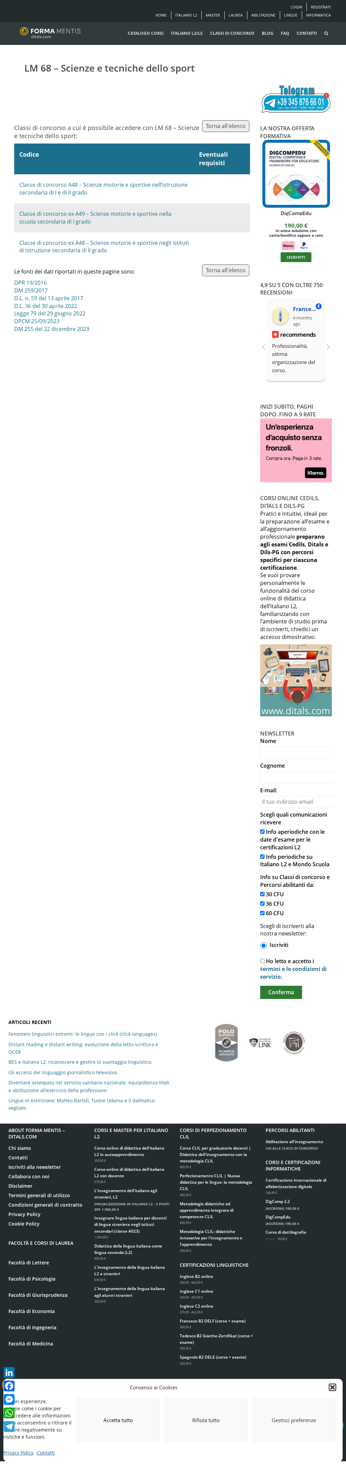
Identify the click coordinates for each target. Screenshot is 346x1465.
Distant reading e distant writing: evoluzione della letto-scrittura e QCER (83, 1048)
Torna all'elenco (226, 126)
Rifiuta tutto (206, 1420)
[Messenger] (9, 1399)
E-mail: (268, 790)
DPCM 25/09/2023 (36, 321)
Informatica (318, 15)
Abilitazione (263, 15)
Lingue (290, 15)
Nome (268, 741)
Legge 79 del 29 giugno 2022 (49, 313)
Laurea (236, 15)
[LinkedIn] (9, 1372)
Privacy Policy (18, 1452)
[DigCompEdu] (296, 174)
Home (161, 15)
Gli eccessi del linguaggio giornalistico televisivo (62, 1072)
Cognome (272, 765)
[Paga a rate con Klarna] (288, 245)
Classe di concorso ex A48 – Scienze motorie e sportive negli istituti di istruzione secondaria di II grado (104, 246)
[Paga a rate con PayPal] (304, 245)
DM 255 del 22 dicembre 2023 (51, 329)
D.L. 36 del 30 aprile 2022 (45, 306)
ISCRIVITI (296, 257)
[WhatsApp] (9, 1413)
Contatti (46, 1452)
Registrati (321, 6)
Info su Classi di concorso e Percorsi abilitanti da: (295, 881)
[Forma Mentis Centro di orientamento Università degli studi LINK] (260, 1039)
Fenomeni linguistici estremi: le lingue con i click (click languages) (82, 1034)
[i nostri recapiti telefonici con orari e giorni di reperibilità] (296, 99)
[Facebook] (9, 1386)
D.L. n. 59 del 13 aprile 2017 (48, 298)
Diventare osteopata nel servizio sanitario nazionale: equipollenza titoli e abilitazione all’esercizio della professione (88, 1086)
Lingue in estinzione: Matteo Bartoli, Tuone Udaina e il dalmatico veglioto (81, 1104)
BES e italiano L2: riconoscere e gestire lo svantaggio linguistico (79, 1062)
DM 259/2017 (31, 290)
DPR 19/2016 (30, 282)
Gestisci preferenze (294, 1420)
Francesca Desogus (306, 309)
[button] (332, 1387)
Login (296, 6)
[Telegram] (9, 1426)
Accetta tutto (118, 1420)
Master (213, 15)
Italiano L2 (186, 15)
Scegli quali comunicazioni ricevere (293, 818)
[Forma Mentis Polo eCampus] (226, 1039)
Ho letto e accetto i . (293, 968)
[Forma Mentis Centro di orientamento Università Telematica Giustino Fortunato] (294, 1039)
